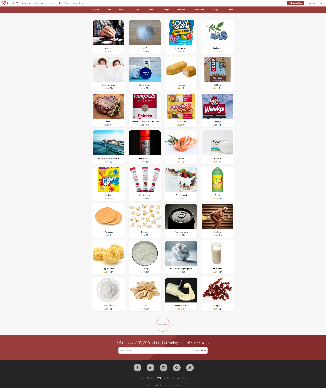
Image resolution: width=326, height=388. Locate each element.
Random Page (296, 3)
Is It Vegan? (39, 3)
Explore (50, 3)
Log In (321, 3)
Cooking (135, 10)
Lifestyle (216, 10)
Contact (167, 378)
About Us (26, 3)
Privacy (176, 378)
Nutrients (181, 10)
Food (109, 10)
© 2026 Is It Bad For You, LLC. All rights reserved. (163, 385)
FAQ (159, 378)
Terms (184, 378)
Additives (151, 10)
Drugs (166, 10)
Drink (121, 10)
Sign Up (311, 3)
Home (141, 378)
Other (230, 10)
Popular (95, 10)
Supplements (198, 10)
